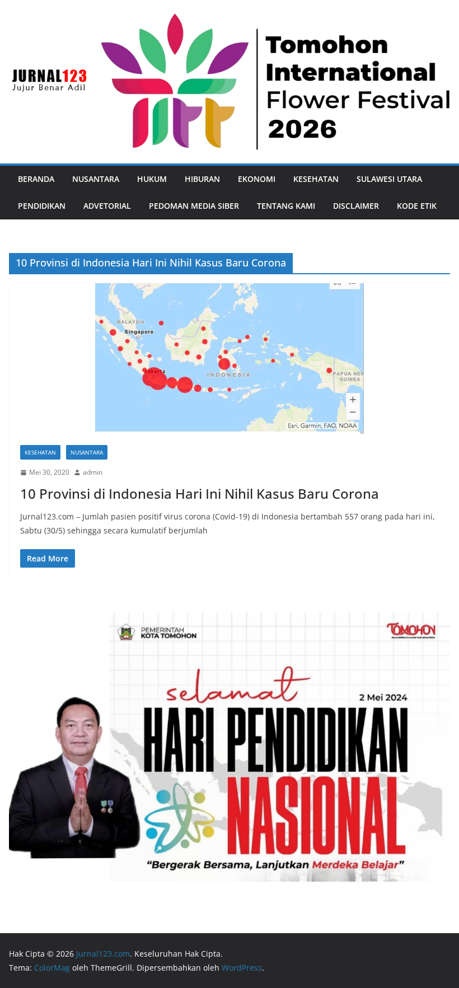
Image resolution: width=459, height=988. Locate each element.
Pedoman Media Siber (194, 205)
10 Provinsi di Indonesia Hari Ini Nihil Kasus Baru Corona (199, 493)
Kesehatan (316, 179)
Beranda (36, 179)
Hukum (152, 179)
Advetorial (107, 205)
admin (92, 472)
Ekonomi (256, 179)
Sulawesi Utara (389, 179)
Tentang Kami (286, 205)
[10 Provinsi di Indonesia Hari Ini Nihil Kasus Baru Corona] (229, 358)
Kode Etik (417, 205)
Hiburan (202, 179)
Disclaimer (356, 205)
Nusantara (95, 179)
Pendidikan (41, 205)
